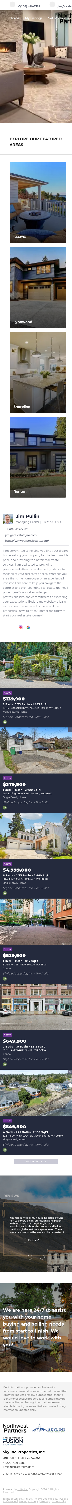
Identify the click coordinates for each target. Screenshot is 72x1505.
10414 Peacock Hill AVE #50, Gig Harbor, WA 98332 (32, 707)
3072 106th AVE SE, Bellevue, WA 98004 (25, 879)
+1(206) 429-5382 (14, 1463)
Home (14, 18)
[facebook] (5, 627)
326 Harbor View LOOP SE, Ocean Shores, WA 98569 (33, 1135)
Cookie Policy (50, 1498)
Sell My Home (58, 18)
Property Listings (28, 1501)
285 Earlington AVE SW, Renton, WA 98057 (27, 793)
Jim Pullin (28, 516)
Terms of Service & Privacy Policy (22, 1498)
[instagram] (20, 627)
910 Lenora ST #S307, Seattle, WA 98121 (24, 964)
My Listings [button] (33, 18)
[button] (66, 128)
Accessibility (59, 1501)
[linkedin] (13, 627)
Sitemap (45, 1501)
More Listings (36, 1161)
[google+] (28, 627)
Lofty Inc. (22, 1489)
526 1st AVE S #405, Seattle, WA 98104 (24, 1050)
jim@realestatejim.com (18, 1467)
